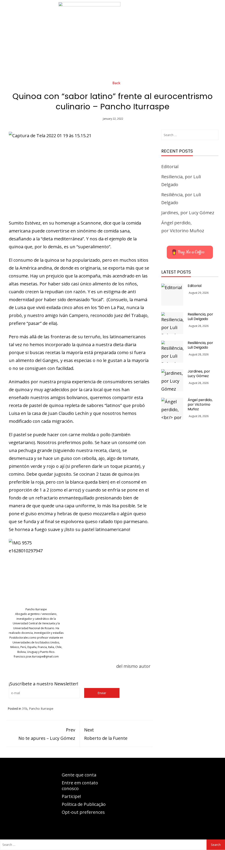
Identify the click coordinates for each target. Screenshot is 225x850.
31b (24, 708)
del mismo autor (133, 666)
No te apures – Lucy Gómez (46, 734)
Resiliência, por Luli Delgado (200, 345)
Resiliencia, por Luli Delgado (200, 316)
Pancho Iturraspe (41, 708)
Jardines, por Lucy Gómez (187, 213)
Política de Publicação (84, 804)
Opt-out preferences (83, 812)
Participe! (71, 796)
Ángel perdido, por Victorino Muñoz (200, 404)
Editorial (169, 166)
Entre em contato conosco (80, 785)
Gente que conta (79, 775)
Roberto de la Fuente (105, 734)
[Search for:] (189, 135)
